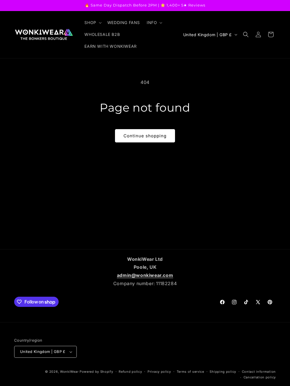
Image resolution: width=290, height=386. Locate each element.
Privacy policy (159, 372)
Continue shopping (145, 135)
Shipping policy (223, 372)
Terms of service (190, 372)
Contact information (259, 372)
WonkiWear (69, 372)
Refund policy (130, 372)
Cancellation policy (260, 377)
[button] (92, 23)
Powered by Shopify (96, 372)
